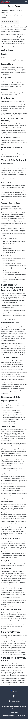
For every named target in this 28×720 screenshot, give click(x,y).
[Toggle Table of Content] (15, 21)
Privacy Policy (14, 712)
